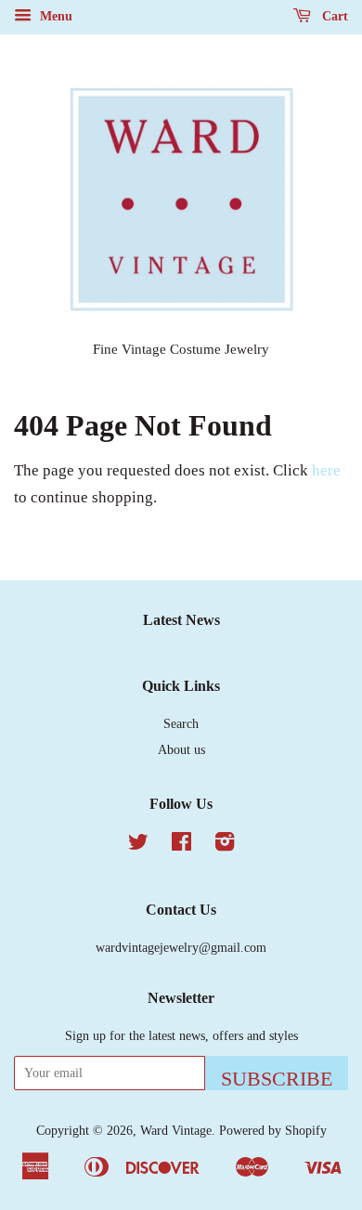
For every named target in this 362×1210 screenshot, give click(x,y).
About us (181, 749)
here (326, 470)
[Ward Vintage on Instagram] (224, 845)
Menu (54, 16)
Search (181, 723)
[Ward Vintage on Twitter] (138, 845)
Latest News (181, 620)
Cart (333, 16)
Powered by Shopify (273, 1130)
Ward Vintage (176, 1130)
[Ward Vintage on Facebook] (181, 845)
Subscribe (276, 1078)
